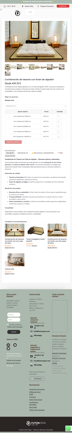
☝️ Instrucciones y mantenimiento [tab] (42, 153)
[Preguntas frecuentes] (38, 6)
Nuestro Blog (29, 6)
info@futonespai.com (41, 331)
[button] (64, 24)
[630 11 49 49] (5, 6)
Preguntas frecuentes (47, 6)
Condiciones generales (33, 403)
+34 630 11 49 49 (39, 327)
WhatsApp (38, 335)
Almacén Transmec (59, 358)
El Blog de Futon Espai (35, 393)
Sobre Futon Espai (35, 400)
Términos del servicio (13, 363)
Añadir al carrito (13, 142)
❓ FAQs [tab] (60, 153)
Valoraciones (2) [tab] (22, 153)
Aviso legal (33, 407)
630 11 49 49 (11, 6)
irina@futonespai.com (41, 361)
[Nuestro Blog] (22, 6)
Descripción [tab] (10, 153)
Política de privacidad (14, 360)
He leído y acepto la (14, 326)
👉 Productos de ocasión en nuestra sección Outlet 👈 (37, 1)
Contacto (32, 397)
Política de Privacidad (14, 327)
